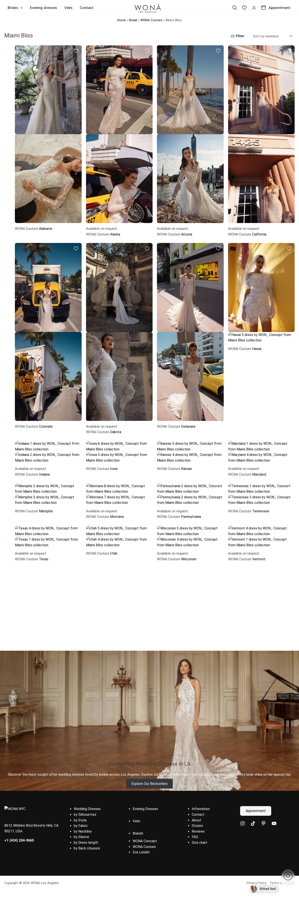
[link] (244, 7)
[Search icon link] (234, 7)
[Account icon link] (254, 7)
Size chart (199, 842)
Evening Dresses (145, 809)
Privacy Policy (256, 883)
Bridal (133, 20)
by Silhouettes (85, 814)
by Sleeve (81, 837)
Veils (136, 821)
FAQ (195, 837)
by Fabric (81, 826)
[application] (20, 7)
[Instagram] (242, 823)
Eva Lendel (141, 852)
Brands (138, 833)
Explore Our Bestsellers (149, 784)
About (196, 820)
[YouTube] (274, 823)
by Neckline (83, 831)
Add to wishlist (76, 50)
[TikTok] (253, 823)
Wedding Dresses (87, 809)
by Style (80, 820)
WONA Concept (145, 841)
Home (121, 20)
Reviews (198, 831)
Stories (197, 826)
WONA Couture (151, 20)
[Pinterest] (264, 823)
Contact (198, 814)
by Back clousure (87, 848)
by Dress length (86, 842)
